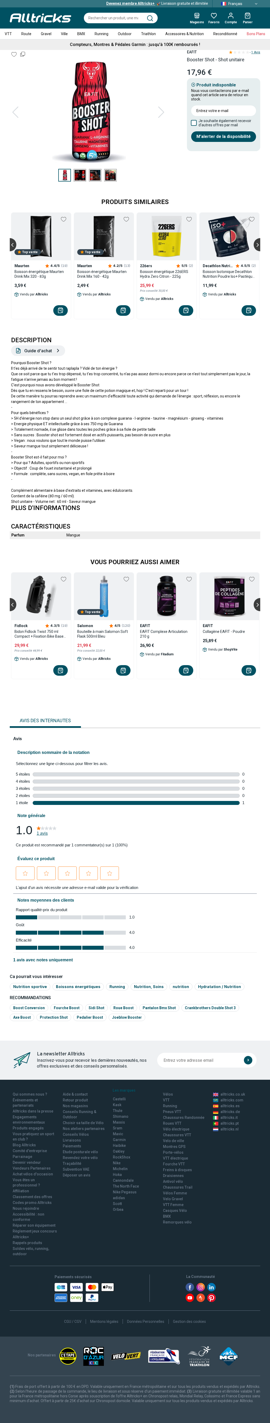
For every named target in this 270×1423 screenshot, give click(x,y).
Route (26, 34)
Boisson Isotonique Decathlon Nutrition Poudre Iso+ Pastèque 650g (228, 274)
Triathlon (148, 34)
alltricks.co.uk (232, 1094)
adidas (119, 1198)
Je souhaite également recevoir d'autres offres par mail (225, 123)
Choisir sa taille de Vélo (83, 1123)
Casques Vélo (175, 1210)
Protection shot (54, 1017)
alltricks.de (230, 1112)
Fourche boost (67, 1008)
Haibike (119, 1145)
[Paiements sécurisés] (84, 1292)
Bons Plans (256, 34)
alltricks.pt (229, 1123)
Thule (117, 1111)
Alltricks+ (21, 1237)
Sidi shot (96, 1008)
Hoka (117, 1174)
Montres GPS (174, 1146)
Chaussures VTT (177, 1135)
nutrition (181, 986)
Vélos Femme (175, 1193)
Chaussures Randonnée (183, 1117)
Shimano (120, 1116)
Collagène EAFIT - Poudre (224, 631)
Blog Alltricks (24, 1145)
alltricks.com (231, 1100)
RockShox (121, 1157)
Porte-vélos (173, 1152)
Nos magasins (75, 1106)
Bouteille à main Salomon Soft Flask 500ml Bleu (102, 633)
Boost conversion (29, 1008)
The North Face (126, 1186)
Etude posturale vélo (80, 1152)
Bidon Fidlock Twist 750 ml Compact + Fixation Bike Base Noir (39, 634)
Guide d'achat (38, 350)
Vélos (168, 1094)
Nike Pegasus (125, 1192)
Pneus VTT (172, 1112)
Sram (117, 1128)
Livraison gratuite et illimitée (157, 3)
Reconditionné (225, 34)
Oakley (118, 1151)
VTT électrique (175, 1158)
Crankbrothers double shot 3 (210, 1008)
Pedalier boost (90, 1017)
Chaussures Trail (177, 1187)
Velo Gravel (173, 1199)
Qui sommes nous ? (30, 1094)
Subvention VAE (76, 1169)
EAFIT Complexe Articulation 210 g (163, 633)
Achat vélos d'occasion (33, 1174)
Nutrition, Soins (149, 986)
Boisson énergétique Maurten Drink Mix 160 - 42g (102, 274)
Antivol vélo (173, 1181)
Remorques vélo (177, 1222)
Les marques (124, 1090)
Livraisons (72, 1140)
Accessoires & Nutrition (184, 34)
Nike (116, 1163)
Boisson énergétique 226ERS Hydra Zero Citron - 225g (164, 274)
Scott (117, 1204)
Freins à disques (177, 1170)
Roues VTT (172, 1123)
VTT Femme (173, 1205)
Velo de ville (173, 1141)
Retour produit (75, 1100)
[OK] (248, 1060)
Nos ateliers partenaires (84, 1129)
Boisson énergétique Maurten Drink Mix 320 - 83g (39, 274)
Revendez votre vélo (80, 1158)
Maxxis (119, 1122)
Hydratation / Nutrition (219, 986)
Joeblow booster (127, 1017)
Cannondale (123, 1180)
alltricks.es (230, 1106)
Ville (64, 34)
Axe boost (22, 1017)
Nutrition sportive (30, 986)
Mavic (118, 1134)
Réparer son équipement (34, 1225)
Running (101, 34)
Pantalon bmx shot (159, 1008)
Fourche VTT (174, 1164)
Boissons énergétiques (78, 986)
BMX (81, 34)
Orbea (118, 1209)
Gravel (46, 34)
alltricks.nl (229, 1129)
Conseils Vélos (76, 1134)
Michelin (120, 1169)
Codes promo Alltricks (32, 1202)
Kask (117, 1105)
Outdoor (125, 34)
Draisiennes (173, 1176)
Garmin (119, 1140)
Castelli (119, 1099)
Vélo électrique (176, 1129)
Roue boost (123, 1008)
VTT (8, 34)
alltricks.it (229, 1117)
